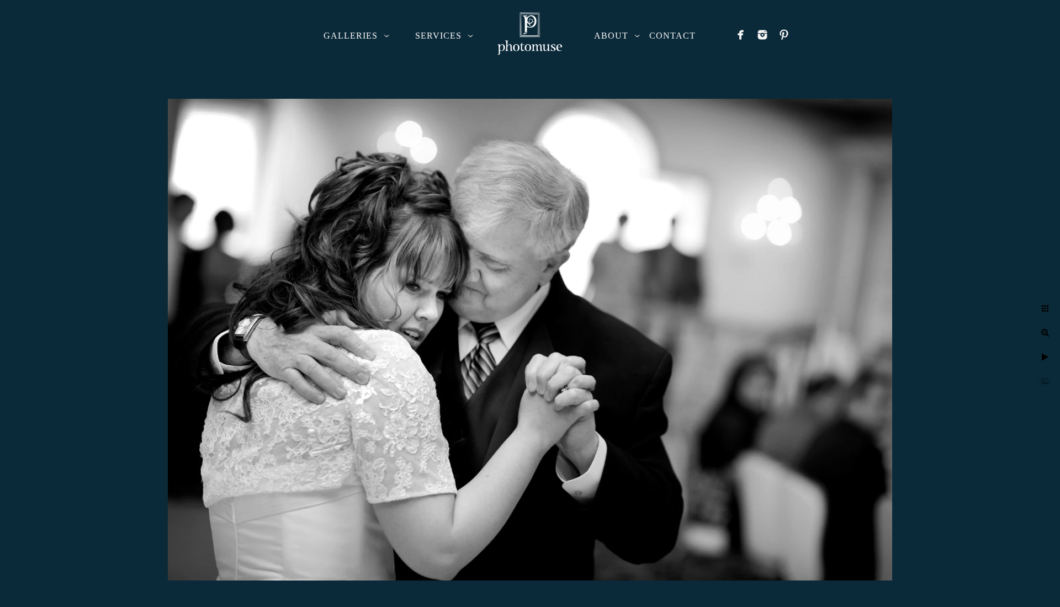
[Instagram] (762, 34)
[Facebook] (741, 34)
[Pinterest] (784, 34)
